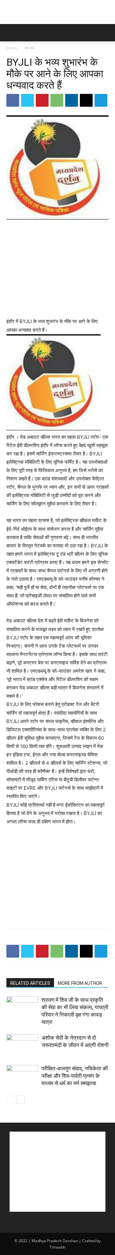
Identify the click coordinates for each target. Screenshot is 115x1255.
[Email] (86, 100)
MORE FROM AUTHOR (80, 983)
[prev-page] (10, 1100)
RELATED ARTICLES (30, 983)
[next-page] (21, 1100)
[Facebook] (12, 100)
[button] (11, 32)
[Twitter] (27, 100)
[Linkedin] (71, 100)
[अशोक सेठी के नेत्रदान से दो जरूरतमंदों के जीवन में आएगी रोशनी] (22, 1045)
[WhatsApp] (56, 100)
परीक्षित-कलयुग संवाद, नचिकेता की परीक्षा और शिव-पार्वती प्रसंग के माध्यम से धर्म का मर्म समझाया (75, 1075)
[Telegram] (101, 100)
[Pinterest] (42, 100)
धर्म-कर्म (29, 48)
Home (11, 48)
